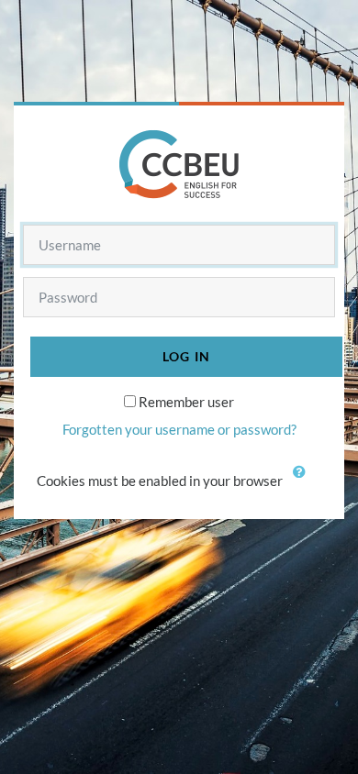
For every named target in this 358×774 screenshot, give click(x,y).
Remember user (186, 401)
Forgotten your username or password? (179, 429)
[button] (304, 482)
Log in (186, 356)
